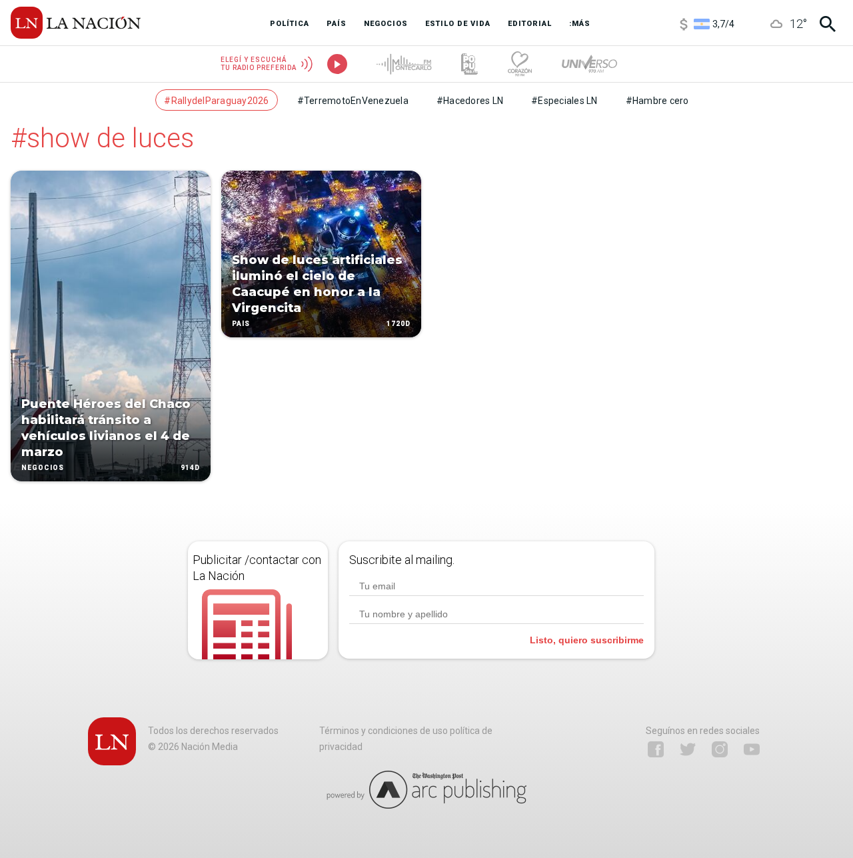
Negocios (42, 467)
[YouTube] (751, 749)
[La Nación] (76, 23)
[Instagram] (719, 749)
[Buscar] (827, 24)
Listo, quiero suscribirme (587, 640)
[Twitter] (687, 749)
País (241, 323)
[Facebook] (655, 749)
